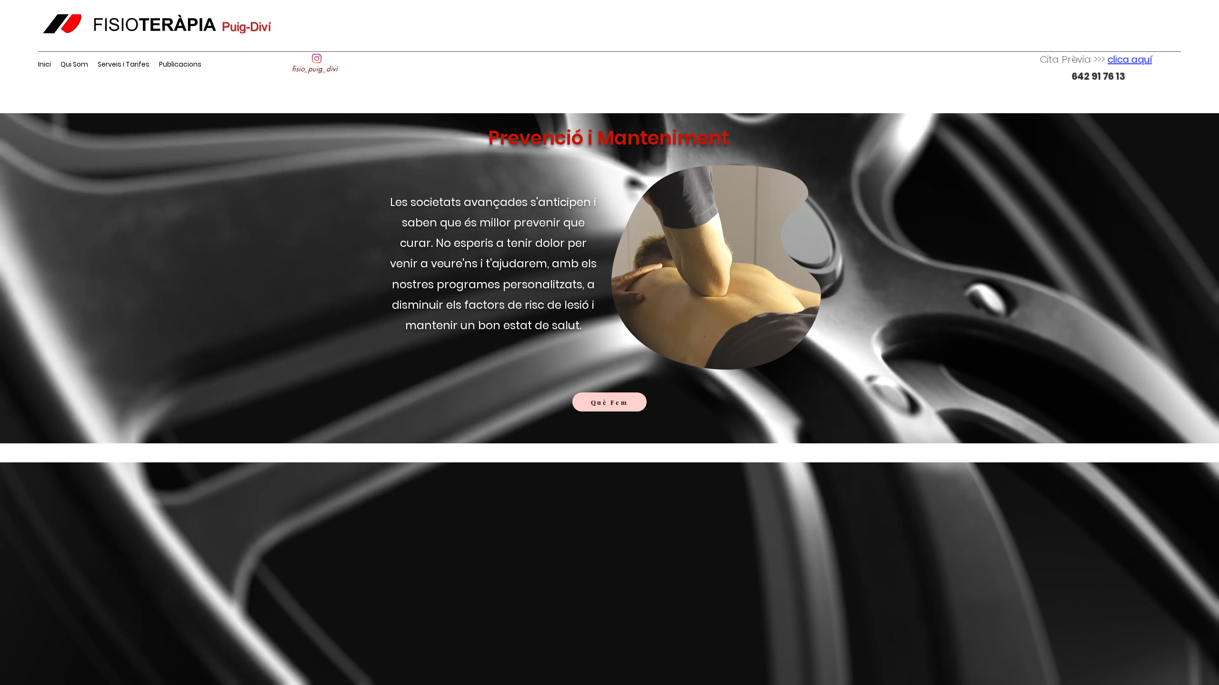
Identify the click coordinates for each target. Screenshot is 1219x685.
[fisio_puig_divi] (316, 58)
